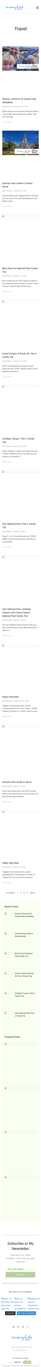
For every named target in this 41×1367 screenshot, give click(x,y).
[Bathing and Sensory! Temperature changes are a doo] (34, 1303)
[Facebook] (18, 1326)
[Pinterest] (22, 1326)
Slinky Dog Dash (10, 863)
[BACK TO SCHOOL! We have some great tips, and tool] (7, 1303)
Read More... (7, 122)
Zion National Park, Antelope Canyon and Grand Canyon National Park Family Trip (16, 612)
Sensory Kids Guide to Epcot (16, 782)
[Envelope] (13, 1326)
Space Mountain (10, 697)
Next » (33, 893)
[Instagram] (27, 1326)
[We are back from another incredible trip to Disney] (20, 1303)
